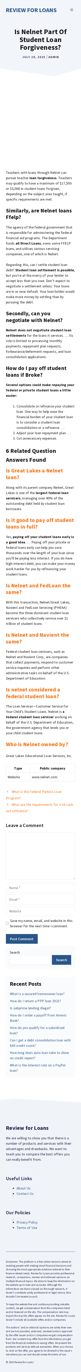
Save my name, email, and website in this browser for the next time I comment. (41, 923)
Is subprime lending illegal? (30, 1008)
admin (53, 57)
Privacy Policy (27, 1222)
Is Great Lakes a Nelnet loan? (34, 474)
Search (15, 952)
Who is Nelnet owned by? (37, 744)
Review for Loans (31, 10)
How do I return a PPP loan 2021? (35, 1001)
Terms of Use (27, 1227)
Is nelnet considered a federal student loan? (33, 693)
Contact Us (25, 1193)
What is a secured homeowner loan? (37, 993)
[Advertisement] (40, 121)
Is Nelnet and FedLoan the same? (38, 589)
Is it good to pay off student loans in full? (40, 523)
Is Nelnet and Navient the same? (37, 638)
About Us (23, 1188)
